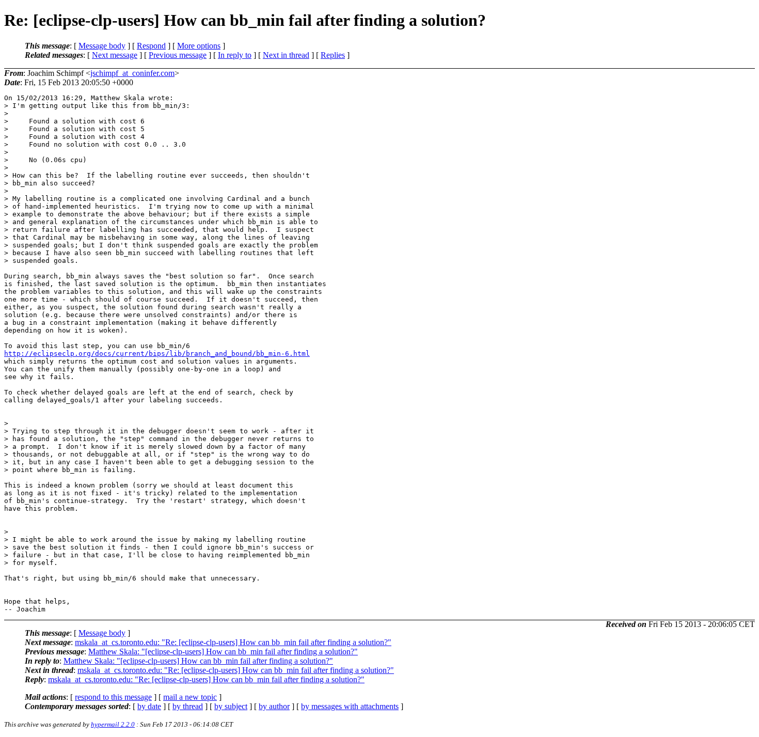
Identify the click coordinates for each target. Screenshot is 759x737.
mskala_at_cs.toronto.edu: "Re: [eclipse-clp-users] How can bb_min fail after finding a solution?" (233, 642)
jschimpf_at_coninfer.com (132, 73)
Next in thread (286, 55)
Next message (114, 55)
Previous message (178, 55)
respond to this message (113, 697)
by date (149, 706)
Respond (151, 45)
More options (198, 45)
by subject (230, 706)
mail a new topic (190, 697)
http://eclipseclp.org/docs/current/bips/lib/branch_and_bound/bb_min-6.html (157, 353)
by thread (187, 706)
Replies (333, 55)
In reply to (234, 55)
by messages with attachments (350, 706)
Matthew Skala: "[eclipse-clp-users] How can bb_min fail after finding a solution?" (223, 651)
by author (274, 706)
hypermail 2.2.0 (113, 724)
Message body (101, 45)
